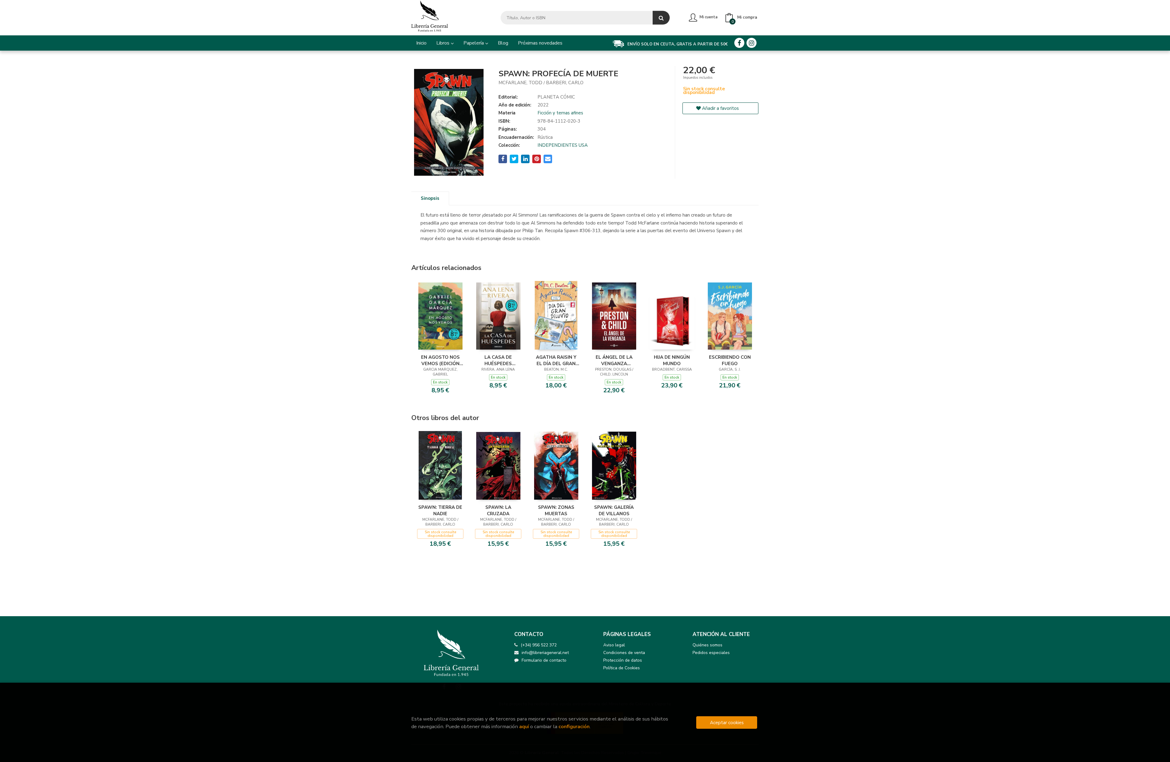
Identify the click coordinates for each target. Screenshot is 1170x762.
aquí (524, 726)
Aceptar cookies (727, 722)
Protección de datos (622, 660)
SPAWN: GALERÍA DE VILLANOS (614, 510)
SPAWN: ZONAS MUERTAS (556, 510)
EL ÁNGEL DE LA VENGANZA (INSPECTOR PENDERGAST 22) (614, 360)
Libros (443, 43)
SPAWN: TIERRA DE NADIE (440, 510)
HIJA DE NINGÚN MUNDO (672, 360)
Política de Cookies (621, 668)
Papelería (474, 43)
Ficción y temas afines (560, 113)
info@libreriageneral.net (545, 653)
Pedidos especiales (711, 653)
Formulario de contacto (544, 660)
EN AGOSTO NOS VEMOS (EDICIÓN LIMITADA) (440, 360)
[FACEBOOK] (739, 43)
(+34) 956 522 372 (539, 645)
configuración (574, 726)
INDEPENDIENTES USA (562, 145)
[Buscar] (661, 18)
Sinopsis (430, 198)
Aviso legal (614, 645)
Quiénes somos (707, 645)
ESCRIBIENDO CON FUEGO (730, 360)
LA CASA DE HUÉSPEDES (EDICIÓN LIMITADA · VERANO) (498, 360)
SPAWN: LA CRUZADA (498, 510)
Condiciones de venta (624, 653)
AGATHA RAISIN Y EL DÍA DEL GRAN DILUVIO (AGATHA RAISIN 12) (556, 360)
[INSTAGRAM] (751, 43)
